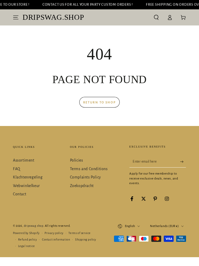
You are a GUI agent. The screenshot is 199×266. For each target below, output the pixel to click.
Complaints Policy (85, 177)
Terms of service (79, 233)
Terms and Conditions (89, 169)
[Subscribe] (183, 161)
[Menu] (16, 17)
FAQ (16, 169)
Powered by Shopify (26, 233)
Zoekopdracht (82, 186)
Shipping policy (85, 239)
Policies (76, 160)
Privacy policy (54, 233)
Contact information (56, 239)
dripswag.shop (33, 225)
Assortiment (23, 160)
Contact (19, 194)
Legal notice (26, 246)
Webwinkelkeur (26, 186)
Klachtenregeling (28, 177)
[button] (156, 17)
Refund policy (27, 239)
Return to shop (99, 102)
